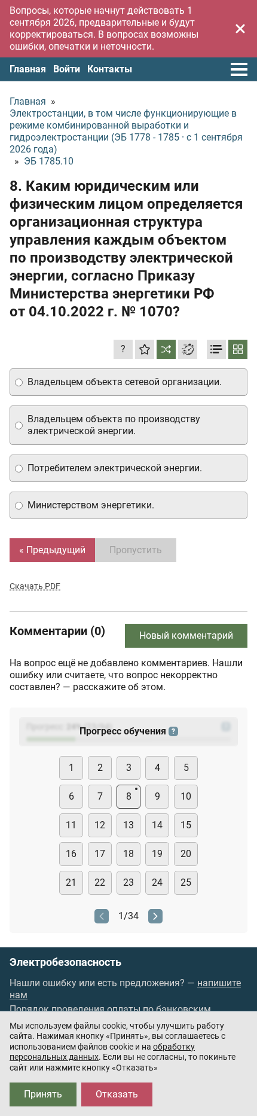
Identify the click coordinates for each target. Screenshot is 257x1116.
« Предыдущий (52, 550)
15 (185, 825)
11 (71, 825)
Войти (66, 69)
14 (157, 825)
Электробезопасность (65, 962)
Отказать (117, 1094)
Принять (43, 1094)
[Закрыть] (240, 29)
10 (185, 796)
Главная (28, 69)
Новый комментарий (186, 635)
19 (157, 853)
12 (99, 825)
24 (157, 882)
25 (185, 882)
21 (71, 882)
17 (99, 853)
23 (128, 882)
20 (185, 853)
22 (99, 882)
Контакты (109, 69)
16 (71, 853)
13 (128, 825)
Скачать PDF (35, 586)
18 (128, 853)
